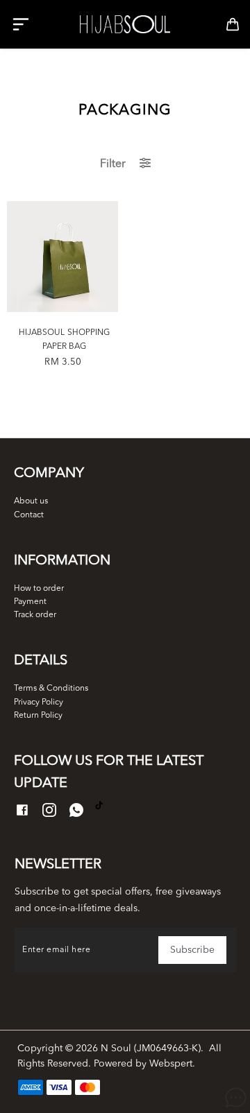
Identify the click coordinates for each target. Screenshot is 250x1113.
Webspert (170, 1064)
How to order (39, 589)
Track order (35, 615)
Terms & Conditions (51, 688)
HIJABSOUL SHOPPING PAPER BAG (64, 340)
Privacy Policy (38, 702)
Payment (30, 602)
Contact (29, 515)
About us (31, 501)
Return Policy (38, 715)
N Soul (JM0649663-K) (151, 1048)
